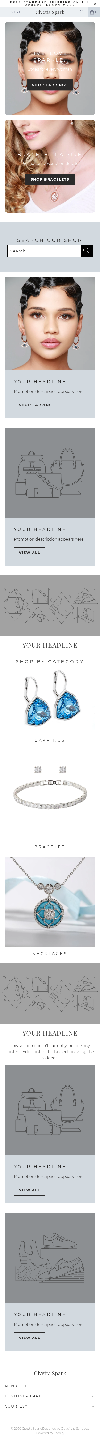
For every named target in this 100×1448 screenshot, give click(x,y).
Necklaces (50, 906)
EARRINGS (50, 706)
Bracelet (50, 800)
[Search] (82, 12)
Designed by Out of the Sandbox (65, 1428)
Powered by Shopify (50, 1433)
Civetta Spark (50, 12)
